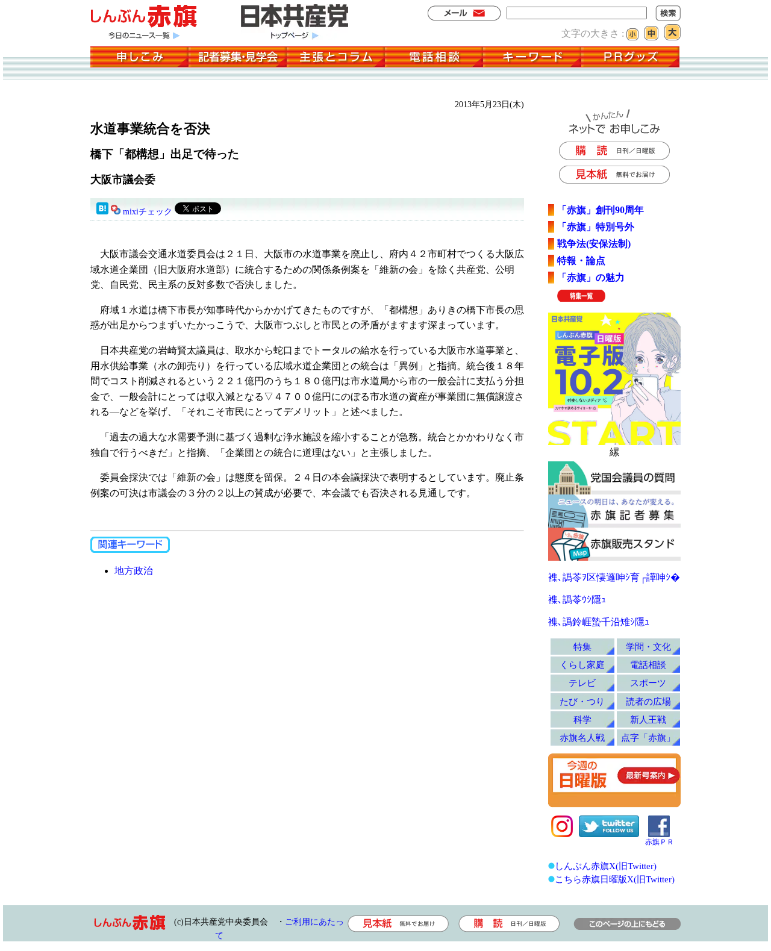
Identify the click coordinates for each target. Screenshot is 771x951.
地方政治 (133, 571)
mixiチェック (147, 211)
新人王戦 (648, 719)
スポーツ (648, 683)
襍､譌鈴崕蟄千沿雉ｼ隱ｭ (598, 622)
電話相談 (648, 664)
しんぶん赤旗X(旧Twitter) (606, 866)
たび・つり (582, 701)
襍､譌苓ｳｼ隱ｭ (577, 599)
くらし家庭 (582, 664)
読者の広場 (648, 701)
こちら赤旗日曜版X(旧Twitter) (615, 879)
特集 (582, 646)
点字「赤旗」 (648, 737)
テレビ (582, 683)
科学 (582, 719)
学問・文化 (648, 646)
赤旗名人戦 (582, 737)
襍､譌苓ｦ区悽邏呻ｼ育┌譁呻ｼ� (614, 577)
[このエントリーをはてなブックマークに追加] (102, 211)
